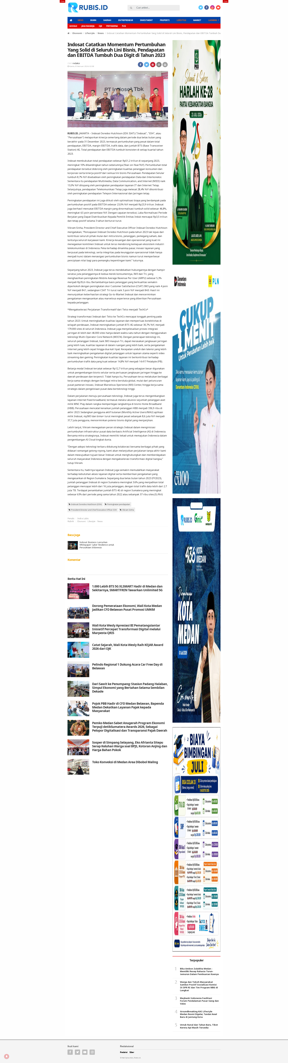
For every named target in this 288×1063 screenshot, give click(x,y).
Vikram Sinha (128, 509)
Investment (146, 20)
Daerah (107, 20)
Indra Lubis (83, 518)
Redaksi (123, 1052)
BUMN (93, 20)
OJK (100, 26)
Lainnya (212, 20)
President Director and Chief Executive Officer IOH (94, 509)
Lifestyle (181, 20)
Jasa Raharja (87, 26)
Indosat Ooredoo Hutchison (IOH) (86, 504)
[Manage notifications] (6, 1056)
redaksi (76, 63)
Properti (165, 20)
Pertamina (112, 26)
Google (73, 26)
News (80, 20)
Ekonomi (77, 33)
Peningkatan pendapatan (118, 504)
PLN (124, 26)
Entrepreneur (125, 20)
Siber (131, 1052)
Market (197, 20)
